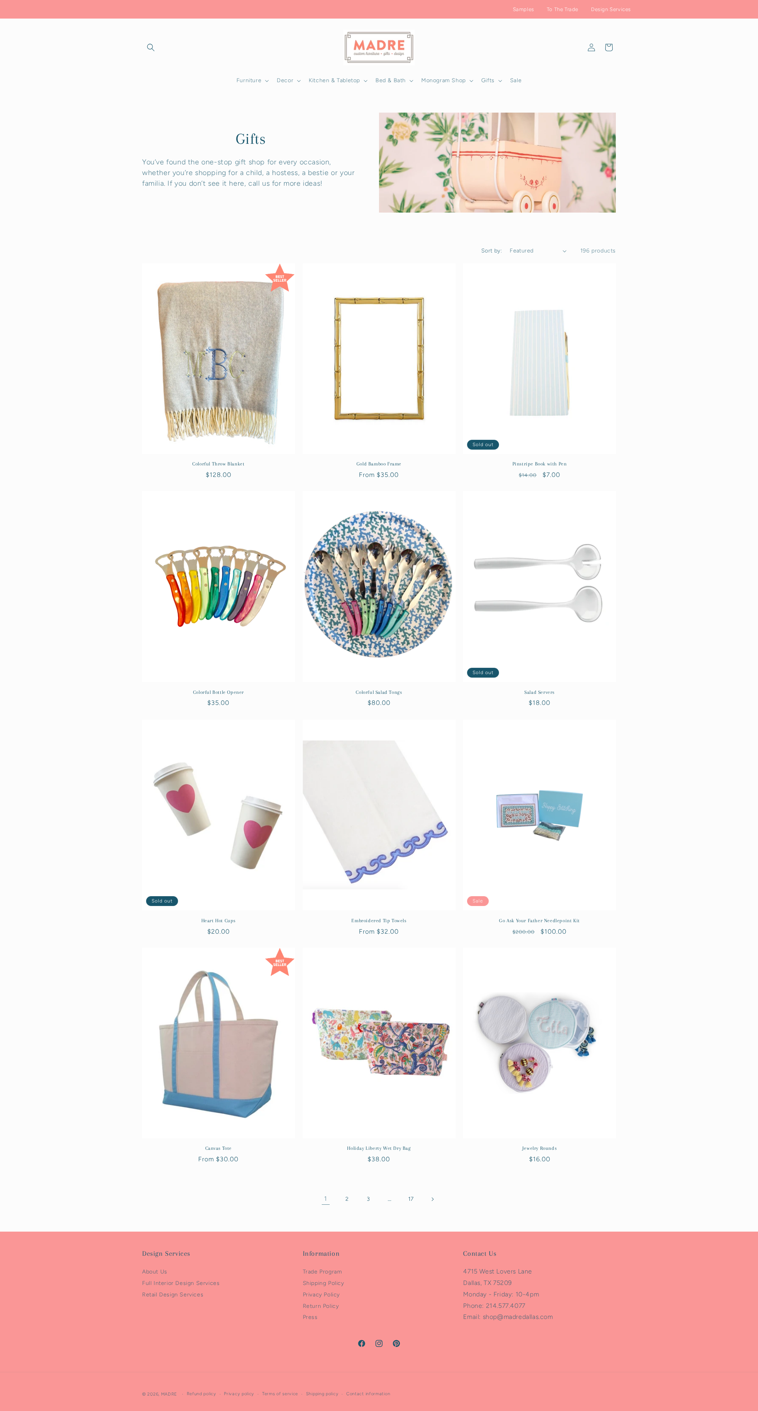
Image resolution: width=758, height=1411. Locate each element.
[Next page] (432, 1199)
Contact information (368, 1393)
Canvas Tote (218, 1148)
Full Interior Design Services (181, 1283)
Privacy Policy (321, 1294)
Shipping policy (322, 1393)
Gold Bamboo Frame (379, 464)
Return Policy (321, 1306)
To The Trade (562, 9)
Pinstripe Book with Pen (539, 464)
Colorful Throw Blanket (218, 464)
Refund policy (201, 1393)
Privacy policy (239, 1393)
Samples (523, 9)
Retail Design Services (172, 1294)
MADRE (169, 1394)
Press (310, 1317)
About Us (154, 1271)
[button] (150, 47)
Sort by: (491, 250)
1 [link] (325, 1199)
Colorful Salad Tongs (379, 692)
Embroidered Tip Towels (378, 920)
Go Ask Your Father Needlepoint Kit (539, 920)
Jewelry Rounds (539, 1148)
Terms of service (280, 1393)
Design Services (611, 9)
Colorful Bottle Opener (218, 692)
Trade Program (322, 1271)
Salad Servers (539, 692)
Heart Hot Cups (218, 920)
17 (411, 1199)
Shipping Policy (323, 1283)
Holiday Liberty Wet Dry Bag (379, 1148)
